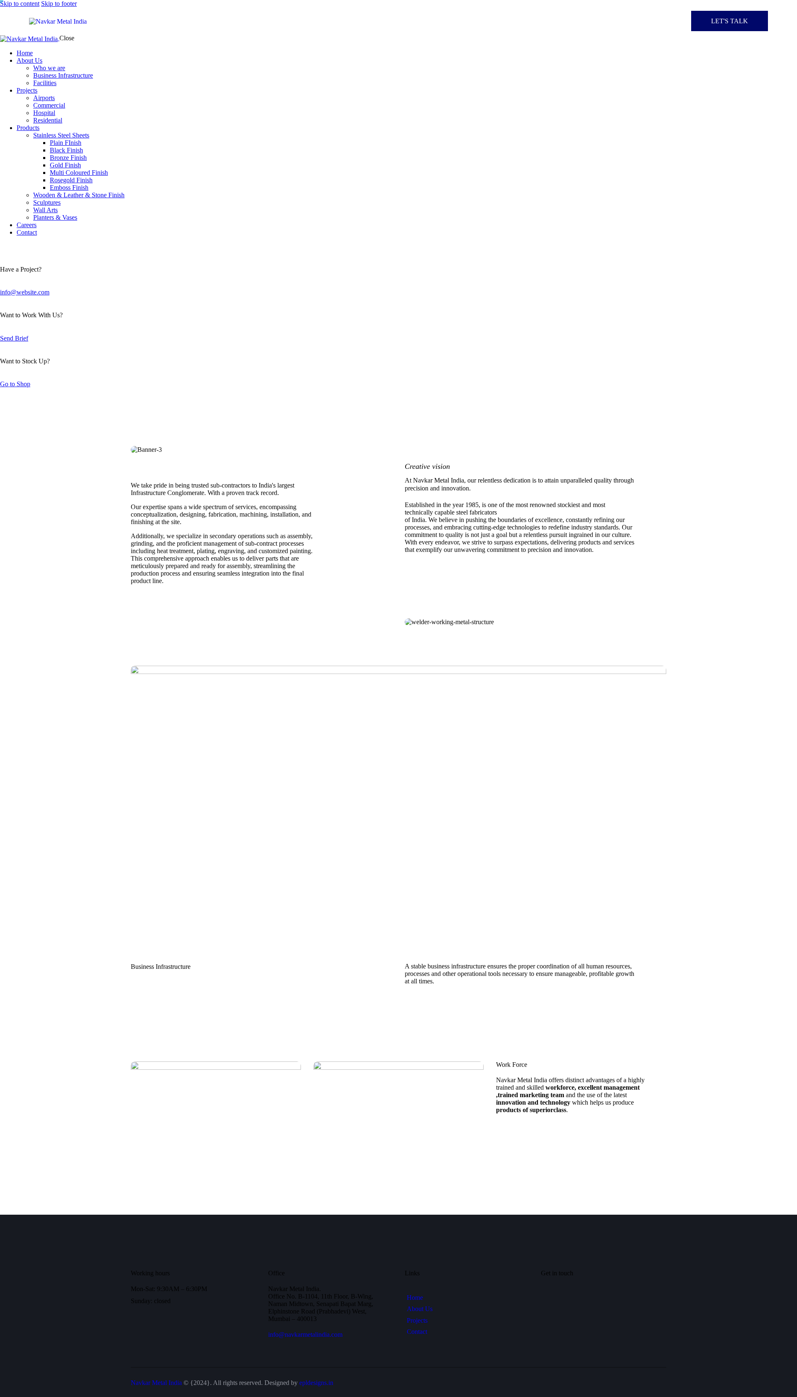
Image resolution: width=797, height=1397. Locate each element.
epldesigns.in (316, 1382)
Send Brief (14, 338)
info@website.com (24, 292)
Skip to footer (59, 3)
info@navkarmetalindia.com (305, 1334)
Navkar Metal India (156, 1382)
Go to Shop (15, 383)
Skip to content (19, 3)
